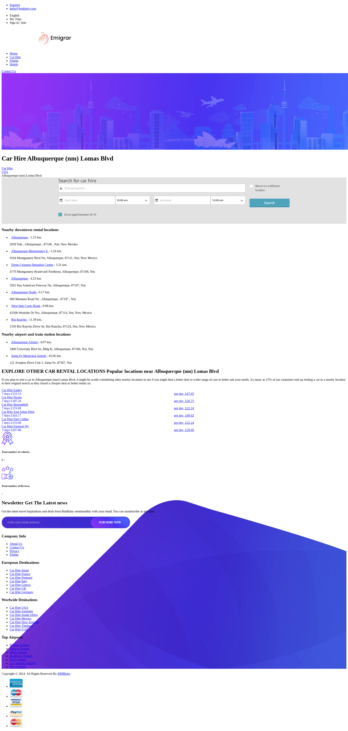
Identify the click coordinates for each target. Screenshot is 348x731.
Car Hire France (20, 574)
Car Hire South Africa (24, 615)
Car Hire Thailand (21, 625)
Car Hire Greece (20, 585)
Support (15, 5)
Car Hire (15, 57)
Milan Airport (18, 652)
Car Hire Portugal (21, 577)
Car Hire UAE (19, 629)
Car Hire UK (18, 588)
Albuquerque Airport (24, 342)
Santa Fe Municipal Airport (29, 356)
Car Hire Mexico (20, 618)
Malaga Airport (19, 645)
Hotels (14, 64)
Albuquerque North (24, 292)
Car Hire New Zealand (24, 622)
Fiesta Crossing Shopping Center (32, 264)
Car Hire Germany (21, 592)
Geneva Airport (19, 648)
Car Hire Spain (19, 570)
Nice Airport (18, 667)
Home (14, 53)
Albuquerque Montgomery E (30, 251)
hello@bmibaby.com (23, 8)
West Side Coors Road (26, 306)
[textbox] (151, 188)
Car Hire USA (19, 607)
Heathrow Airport (21, 656)
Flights (14, 60)
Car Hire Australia (21, 611)
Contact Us (9, 71)
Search (269, 203)
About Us (16, 543)
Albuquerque (20, 237)
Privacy (14, 551)
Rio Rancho (19, 319)
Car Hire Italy (18, 581)
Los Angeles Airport (22, 663)
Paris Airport (18, 659)
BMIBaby (64, 673)
